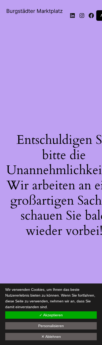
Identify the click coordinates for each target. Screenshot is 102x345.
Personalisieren (51, 326)
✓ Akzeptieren (51, 315)
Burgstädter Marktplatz (34, 11)
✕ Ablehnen (51, 336)
